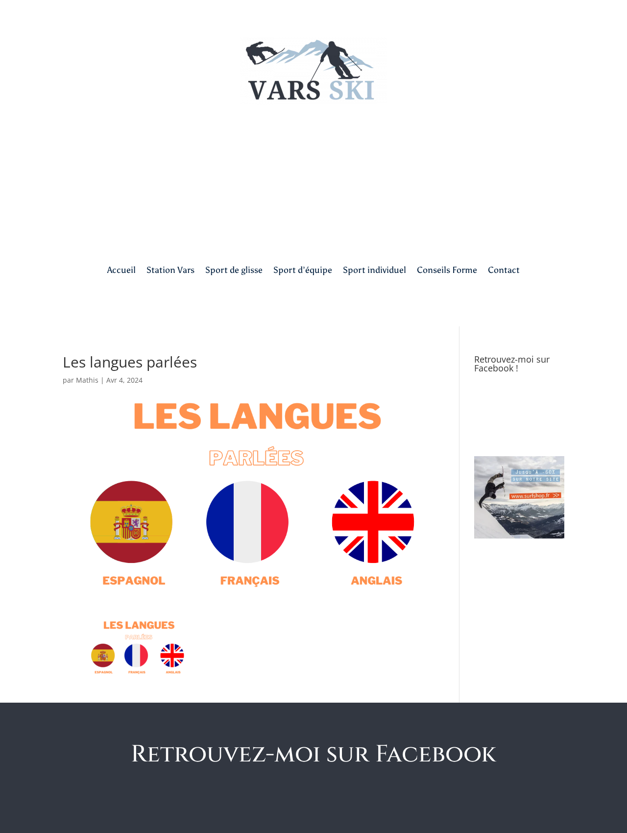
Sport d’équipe (302, 270)
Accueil (121, 270)
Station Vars (170, 270)
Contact (504, 270)
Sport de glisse (234, 270)
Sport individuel (374, 270)
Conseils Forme (447, 270)
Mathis (87, 380)
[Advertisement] (313, 177)
